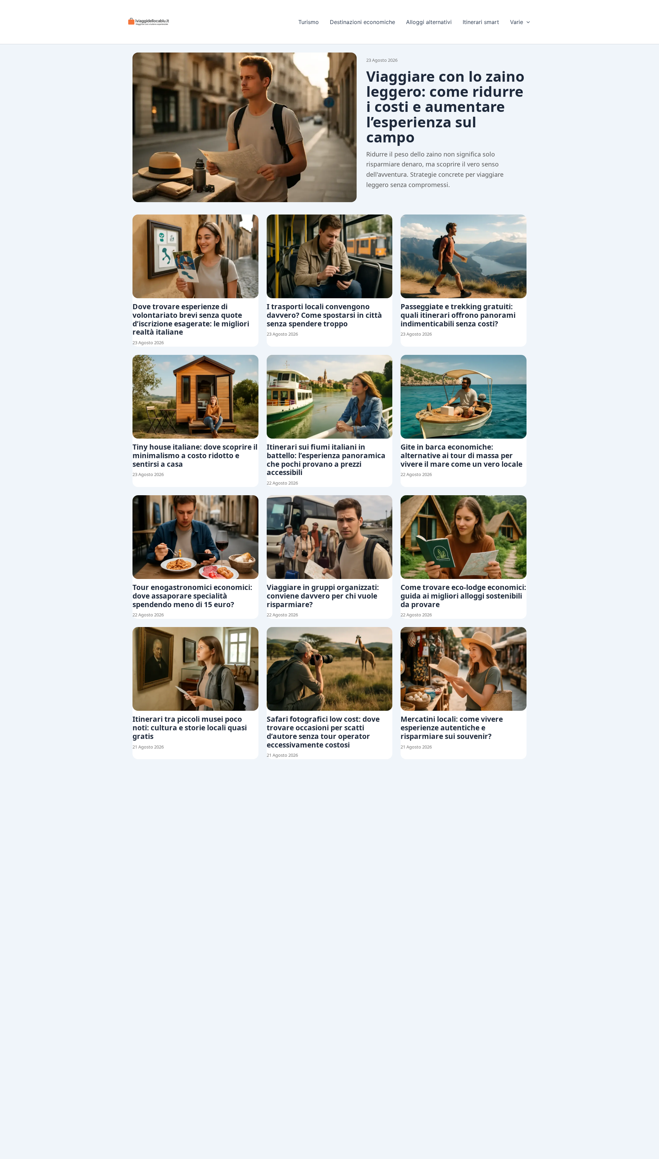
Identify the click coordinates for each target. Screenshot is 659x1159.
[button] (526, 22)
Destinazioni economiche (362, 22)
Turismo (308, 22)
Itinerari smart (481, 22)
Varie (516, 22)
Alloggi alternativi (429, 22)
